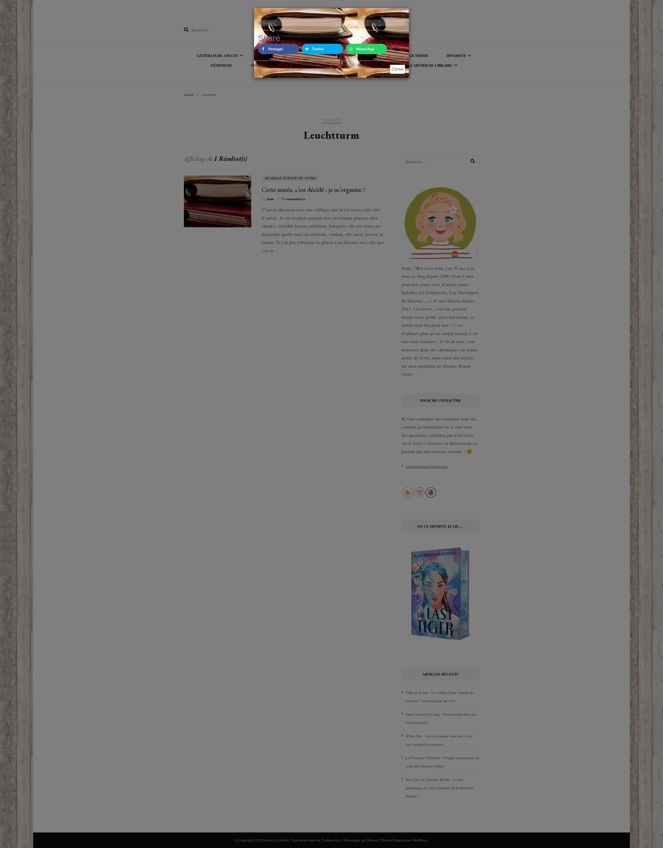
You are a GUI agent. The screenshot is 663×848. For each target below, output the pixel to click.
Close (397, 69)
